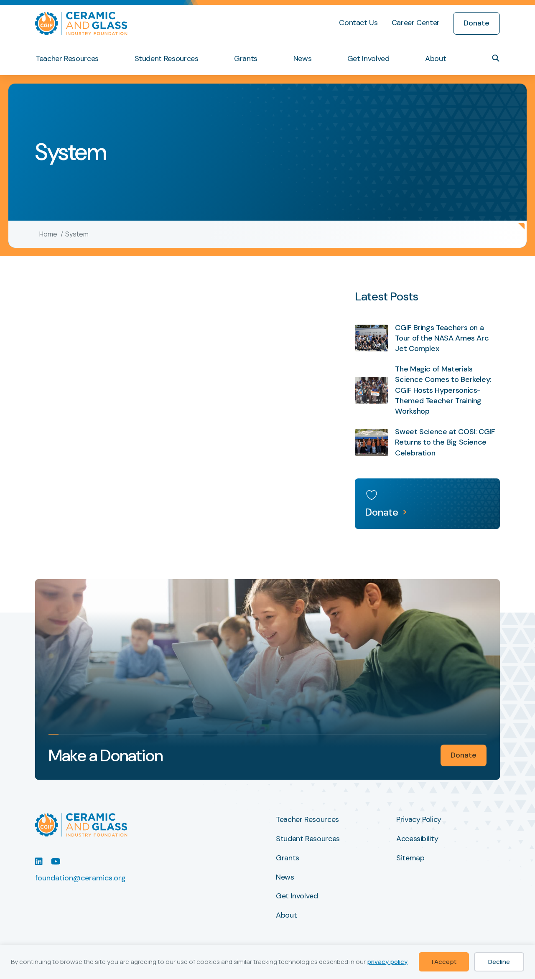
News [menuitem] (302, 58)
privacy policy (387, 961)
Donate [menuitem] (476, 23)
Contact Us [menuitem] (358, 23)
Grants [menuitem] (245, 58)
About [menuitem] (435, 58)
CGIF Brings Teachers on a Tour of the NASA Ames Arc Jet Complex (442, 338)
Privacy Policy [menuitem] (418, 820)
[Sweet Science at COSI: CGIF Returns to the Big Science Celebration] (371, 442)
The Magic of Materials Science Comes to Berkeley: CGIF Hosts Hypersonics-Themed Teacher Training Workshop (443, 390)
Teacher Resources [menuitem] (67, 58)
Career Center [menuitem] (416, 23)
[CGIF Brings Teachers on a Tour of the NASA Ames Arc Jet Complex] (371, 338)
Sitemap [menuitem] (410, 858)
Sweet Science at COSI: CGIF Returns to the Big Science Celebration (444, 442)
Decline (499, 961)
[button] (496, 58)
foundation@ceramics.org (80, 878)
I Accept (444, 961)
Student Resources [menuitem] (167, 58)
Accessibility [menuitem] (417, 839)
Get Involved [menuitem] (368, 58)
